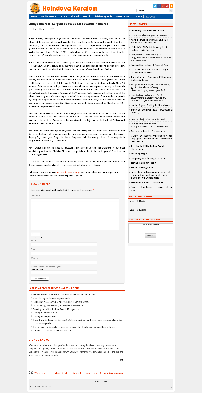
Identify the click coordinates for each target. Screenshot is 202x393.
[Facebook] (159, 7)
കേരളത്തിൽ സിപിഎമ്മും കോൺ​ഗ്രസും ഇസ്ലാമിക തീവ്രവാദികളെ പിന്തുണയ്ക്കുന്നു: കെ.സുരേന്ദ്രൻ (150, 87)
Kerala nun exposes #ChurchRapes (147, 182)
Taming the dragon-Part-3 (45, 313)
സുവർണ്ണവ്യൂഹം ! (140, 154)
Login (77, 172)
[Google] (163, 7)
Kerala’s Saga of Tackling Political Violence (151, 105)
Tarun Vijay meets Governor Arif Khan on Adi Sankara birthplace (62, 302)
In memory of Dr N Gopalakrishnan (147, 30)
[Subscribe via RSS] (171, 7)
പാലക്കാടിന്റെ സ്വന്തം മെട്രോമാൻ (148, 119)
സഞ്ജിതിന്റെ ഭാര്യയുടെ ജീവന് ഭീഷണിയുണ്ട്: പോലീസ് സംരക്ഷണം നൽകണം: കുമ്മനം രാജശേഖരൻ (148, 98)
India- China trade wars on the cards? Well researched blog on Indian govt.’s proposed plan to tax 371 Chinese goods (151, 175)
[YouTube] (167, 7)
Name (34, 240)
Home (34, 16)
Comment (36, 195)
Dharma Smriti (124, 16)
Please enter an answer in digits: (46, 267)
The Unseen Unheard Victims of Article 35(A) (53, 330)
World (86, 16)
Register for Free (64, 172)
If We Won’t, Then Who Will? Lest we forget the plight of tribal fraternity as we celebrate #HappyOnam (151, 139)
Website (34, 258)
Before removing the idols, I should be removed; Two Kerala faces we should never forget (74, 327)
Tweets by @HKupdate (137, 201)
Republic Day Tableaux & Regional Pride (51, 298)
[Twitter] (155, 7)
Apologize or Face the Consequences (148, 131)
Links (104, 382)
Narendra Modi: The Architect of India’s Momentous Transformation (64, 294)
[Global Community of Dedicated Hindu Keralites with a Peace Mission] (63, 13)
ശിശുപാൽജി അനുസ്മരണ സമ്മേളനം (149, 35)
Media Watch (48, 16)
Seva (139, 16)
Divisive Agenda (103, 16)
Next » (122, 360)
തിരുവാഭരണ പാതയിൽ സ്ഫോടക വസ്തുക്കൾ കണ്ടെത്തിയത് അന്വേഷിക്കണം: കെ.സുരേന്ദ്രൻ (152, 57)
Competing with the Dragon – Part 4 (148, 158)
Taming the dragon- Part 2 (45, 316)
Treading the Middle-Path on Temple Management (56, 309)
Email (34, 249)
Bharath (75, 16)
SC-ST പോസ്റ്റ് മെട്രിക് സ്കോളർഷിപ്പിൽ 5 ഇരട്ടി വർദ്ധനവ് (60, 305)
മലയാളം (150, 16)
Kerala (63, 16)
